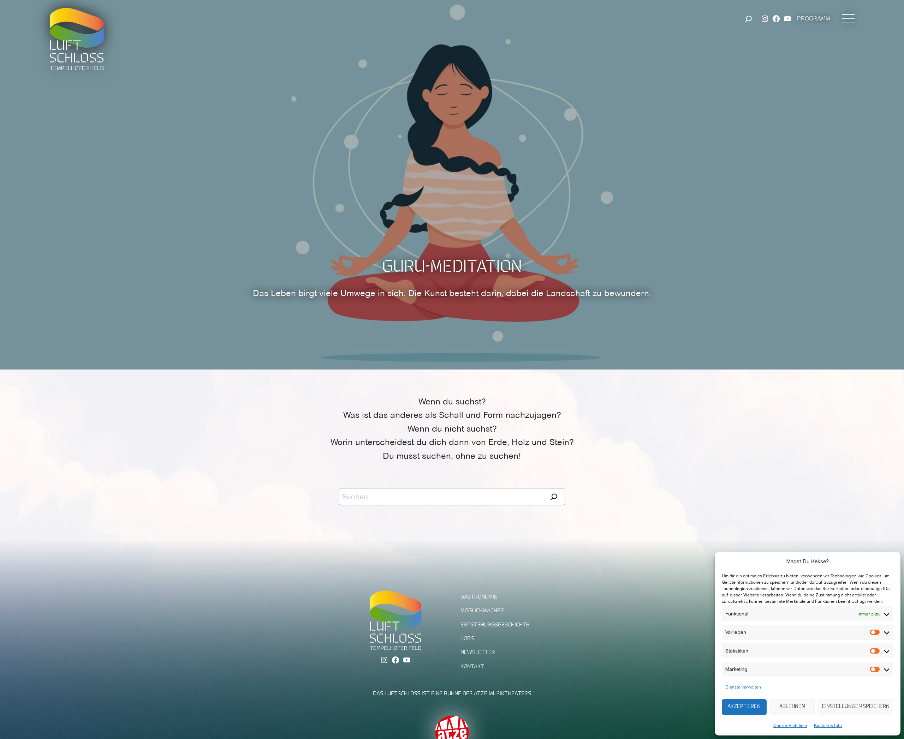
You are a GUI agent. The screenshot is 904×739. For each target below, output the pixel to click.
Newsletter (477, 652)
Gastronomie (478, 597)
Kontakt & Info (828, 725)
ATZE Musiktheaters (502, 694)
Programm (813, 19)
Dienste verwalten (743, 687)
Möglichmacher (482, 611)
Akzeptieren (744, 706)
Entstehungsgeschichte (494, 625)
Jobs (467, 639)
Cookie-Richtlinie (790, 725)
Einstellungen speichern (856, 706)
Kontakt (472, 666)
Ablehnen (792, 706)
